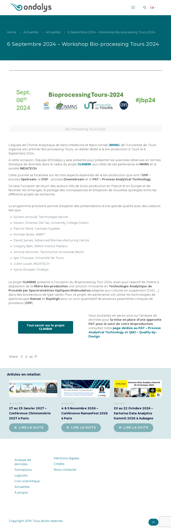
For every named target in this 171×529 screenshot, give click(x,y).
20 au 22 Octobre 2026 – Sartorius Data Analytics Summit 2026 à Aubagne (133, 413)
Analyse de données (23, 462)
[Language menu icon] (153, 8)
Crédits (59, 464)
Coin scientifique (27, 481)
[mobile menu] (133, 7)
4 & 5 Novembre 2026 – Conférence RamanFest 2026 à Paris (84, 413)
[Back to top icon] (153, 522)
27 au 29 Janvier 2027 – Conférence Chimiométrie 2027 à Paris (30, 413)
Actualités (30, 32)
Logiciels (21, 475)
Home (11, 32)
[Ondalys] (30, 7)
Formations (23, 470)
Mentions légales (66, 458)
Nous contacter (65, 470)
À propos (21, 492)
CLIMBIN (84, 164)
